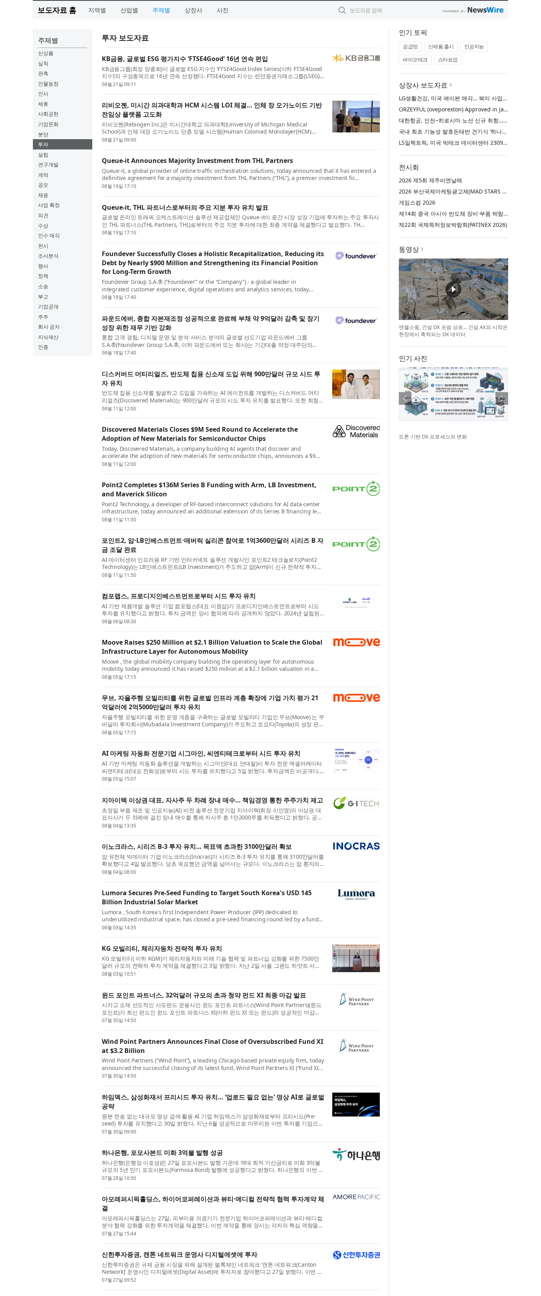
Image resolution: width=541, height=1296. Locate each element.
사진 (223, 10)
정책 (43, 275)
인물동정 (48, 83)
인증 (43, 346)
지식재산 (48, 337)
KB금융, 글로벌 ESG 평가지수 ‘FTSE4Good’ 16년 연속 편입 (185, 58)
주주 (43, 316)
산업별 (129, 10)
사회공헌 (48, 113)
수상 (43, 225)
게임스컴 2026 (417, 202)
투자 (43, 144)
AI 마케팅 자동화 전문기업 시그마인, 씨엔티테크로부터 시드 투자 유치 (201, 753)
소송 (43, 286)
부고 (43, 296)
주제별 (161, 10)
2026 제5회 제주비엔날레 (430, 180)
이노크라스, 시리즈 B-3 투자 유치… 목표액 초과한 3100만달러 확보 (197, 846)
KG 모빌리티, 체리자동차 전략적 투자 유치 (162, 948)
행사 (43, 266)
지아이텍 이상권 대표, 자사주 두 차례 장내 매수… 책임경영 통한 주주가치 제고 (212, 800)
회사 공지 (49, 326)
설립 (43, 154)
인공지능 (474, 46)
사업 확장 (49, 205)
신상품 (45, 53)
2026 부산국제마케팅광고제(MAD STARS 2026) (457, 191)
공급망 (410, 46)
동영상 (409, 249)
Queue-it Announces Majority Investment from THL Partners (197, 160)
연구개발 (48, 164)
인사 (43, 93)
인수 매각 (49, 235)
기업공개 (48, 306)
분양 (43, 134)
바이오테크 (415, 59)
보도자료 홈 (57, 10)
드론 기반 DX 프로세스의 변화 (433, 436)
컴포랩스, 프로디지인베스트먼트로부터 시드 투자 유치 (179, 596)
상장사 (193, 10)
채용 (43, 195)
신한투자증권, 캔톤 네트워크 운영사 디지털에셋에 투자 (179, 1254)
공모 (43, 184)
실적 (43, 63)
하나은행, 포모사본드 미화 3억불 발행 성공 (162, 1152)
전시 (43, 245)
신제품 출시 (441, 46)
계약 (43, 174)
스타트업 (448, 59)
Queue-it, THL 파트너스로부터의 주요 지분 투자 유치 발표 (185, 207)
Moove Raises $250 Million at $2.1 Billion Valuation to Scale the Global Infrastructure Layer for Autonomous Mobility (212, 647)
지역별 (97, 10)
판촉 (43, 73)
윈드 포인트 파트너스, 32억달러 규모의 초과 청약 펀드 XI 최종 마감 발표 (204, 995)
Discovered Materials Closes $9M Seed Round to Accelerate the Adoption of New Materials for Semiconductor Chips (200, 434)
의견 (43, 215)
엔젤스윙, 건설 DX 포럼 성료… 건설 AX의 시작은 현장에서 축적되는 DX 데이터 (453, 331)
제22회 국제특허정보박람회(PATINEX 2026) (453, 224)
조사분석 (48, 255)
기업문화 (48, 124)
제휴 (43, 103)
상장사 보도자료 (423, 85)
